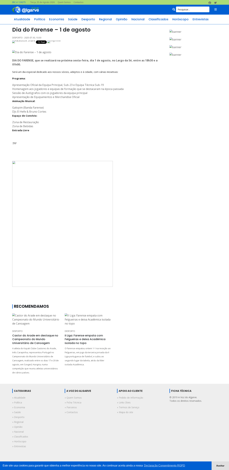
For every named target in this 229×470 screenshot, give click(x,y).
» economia (18, 407)
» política (17, 402)
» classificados (20, 436)
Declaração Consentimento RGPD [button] (164, 465)
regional (105, 19)
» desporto (18, 417)
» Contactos (71, 412)
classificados (158, 19)
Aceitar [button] (220, 465)
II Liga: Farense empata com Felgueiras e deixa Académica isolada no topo (85, 339)
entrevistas (201, 19)
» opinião (17, 426)
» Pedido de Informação (130, 397)
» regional (17, 422)
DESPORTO (17, 331)
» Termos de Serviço (128, 407)
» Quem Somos (73, 397)
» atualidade (18, 397)
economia (56, 19)
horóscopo (180, 19)
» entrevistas (19, 446)
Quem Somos (64, 2)
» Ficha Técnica (73, 402)
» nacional (18, 431)
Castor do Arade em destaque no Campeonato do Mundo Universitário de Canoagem (35, 339)
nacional (138, 19)
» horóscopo (19, 441)
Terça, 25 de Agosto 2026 (42, 2)
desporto (88, 19)
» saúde (16, 412)
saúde (72, 19)
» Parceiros (71, 407)
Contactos (78, 2)
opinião (121, 19)
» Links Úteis (124, 402)
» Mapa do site (125, 412)
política (39, 19)
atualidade (22, 19)
